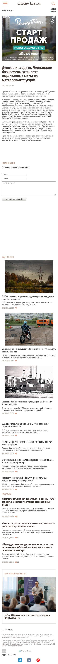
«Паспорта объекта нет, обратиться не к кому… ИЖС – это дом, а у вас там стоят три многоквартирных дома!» (29, 501)
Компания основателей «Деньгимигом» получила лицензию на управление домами (24, 479)
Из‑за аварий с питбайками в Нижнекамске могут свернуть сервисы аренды (29, 350)
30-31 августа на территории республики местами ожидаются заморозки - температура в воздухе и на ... (27, 304)
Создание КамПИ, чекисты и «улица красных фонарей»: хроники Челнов (27, 403)
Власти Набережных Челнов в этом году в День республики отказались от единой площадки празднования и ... (26, 449)
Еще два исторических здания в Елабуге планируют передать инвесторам (25, 425)
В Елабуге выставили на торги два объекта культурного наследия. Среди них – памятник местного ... (25, 431)
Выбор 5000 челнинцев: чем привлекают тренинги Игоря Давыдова (27, 616)
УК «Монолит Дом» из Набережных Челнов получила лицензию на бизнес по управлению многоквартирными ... (28, 485)
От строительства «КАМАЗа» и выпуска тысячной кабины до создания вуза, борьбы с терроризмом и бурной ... (27, 409)
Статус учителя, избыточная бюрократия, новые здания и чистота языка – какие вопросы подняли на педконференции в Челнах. (27, 556)
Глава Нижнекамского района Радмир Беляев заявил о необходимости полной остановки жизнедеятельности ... (25, 467)
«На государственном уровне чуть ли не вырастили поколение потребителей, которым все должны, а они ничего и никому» (28, 547)
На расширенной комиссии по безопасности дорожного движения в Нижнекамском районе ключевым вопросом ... (28, 356)
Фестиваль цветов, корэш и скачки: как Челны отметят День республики (27, 443)
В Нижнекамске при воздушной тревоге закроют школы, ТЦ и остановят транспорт (28, 461)
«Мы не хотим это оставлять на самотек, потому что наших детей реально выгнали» (28, 524)
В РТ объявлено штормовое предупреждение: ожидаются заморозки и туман (28, 298)
